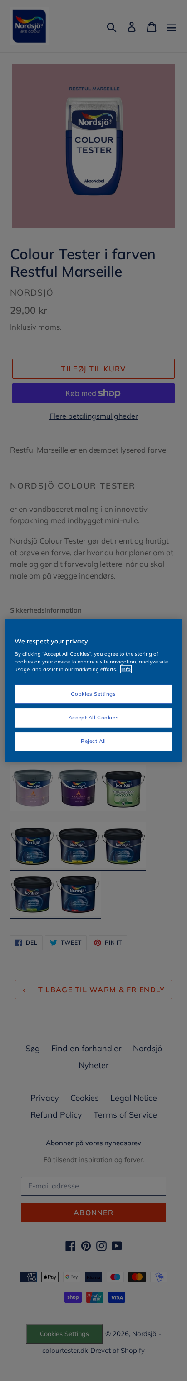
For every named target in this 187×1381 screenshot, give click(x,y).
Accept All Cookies (93, 717)
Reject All (93, 741)
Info (126, 669)
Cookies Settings (93, 694)
